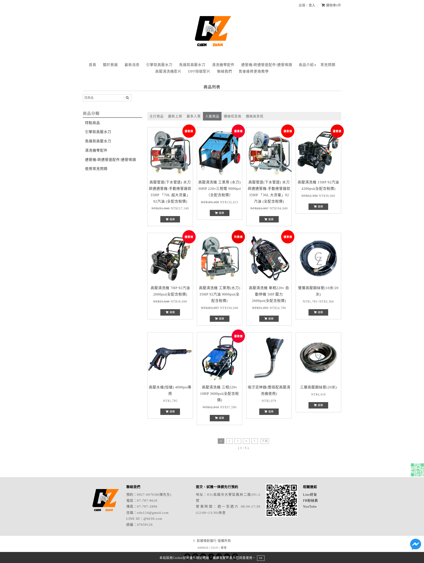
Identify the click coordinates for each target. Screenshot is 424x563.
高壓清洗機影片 (168, 71)
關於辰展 (110, 65)
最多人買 (194, 116)
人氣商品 (212, 116)
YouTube (310, 506)
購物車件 (333, 5)
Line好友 (310, 494)
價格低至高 (232, 116)
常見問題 (327, 65)
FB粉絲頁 (310, 500)
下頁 (265, 440)
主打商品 (157, 116)
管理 (224, 547)
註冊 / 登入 (307, 5)
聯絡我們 (224, 71)
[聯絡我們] (415, 545)
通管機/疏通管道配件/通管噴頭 (266, 65)
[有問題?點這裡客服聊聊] (417, 471)
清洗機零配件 (223, 65)
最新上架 (175, 116)
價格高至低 (254, 116)
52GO (214, 547)
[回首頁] (212, 52)
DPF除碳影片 (199, 71)
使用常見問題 (96, 169)
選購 (172, 219)
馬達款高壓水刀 (192, 65)
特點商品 (92, 123)
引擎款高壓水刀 (159, 65)
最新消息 (132, 65)
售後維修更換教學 (254, 71)
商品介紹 (306, 65)
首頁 (92, 65)
